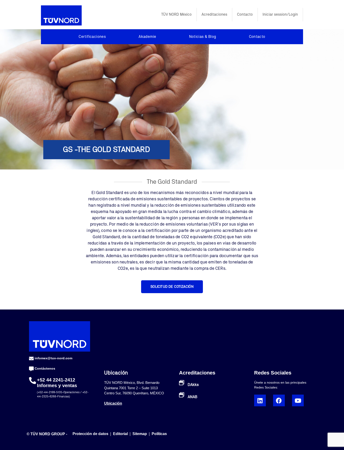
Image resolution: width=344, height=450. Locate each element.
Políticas (159, 434)
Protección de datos (90, 434)
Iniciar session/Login (280, 14)
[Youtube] (298, 400)
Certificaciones (92, 37)
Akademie (147, 37)
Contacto (245, 14)
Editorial (121, 434)
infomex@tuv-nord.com (53, 358)
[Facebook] (279, 400)
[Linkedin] (260, 400)
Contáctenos (45, 368)
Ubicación (113, 403)
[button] (172, 286)
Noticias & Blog (202, 37)
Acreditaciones (214, 14)
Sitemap (139, 434)
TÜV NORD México (176, 14)
